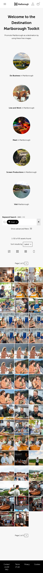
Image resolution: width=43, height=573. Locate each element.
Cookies (37, 564)
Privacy (27, 564)
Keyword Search (13, 216)
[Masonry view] (9, 251)
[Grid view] (17, 251)
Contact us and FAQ (7, 567)
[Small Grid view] (26, 251)
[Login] (32, 4)
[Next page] (26, 263)
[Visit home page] (21, 4)
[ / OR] (21, 217)
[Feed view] (34, 251)
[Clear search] (39, 222)
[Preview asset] (7, 274)
